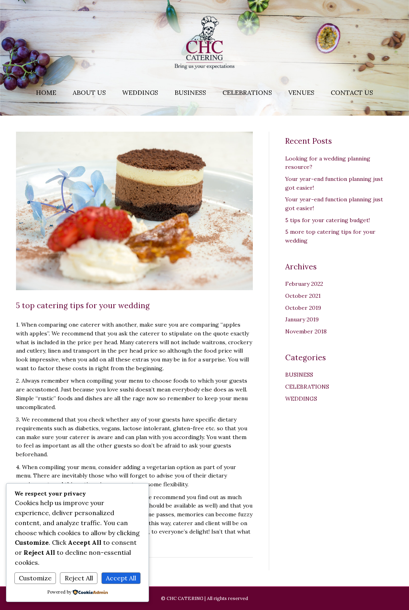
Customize (35, 578)
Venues (301, 92)
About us (89, 92)
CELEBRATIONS (307, 386)
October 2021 (303, 295)
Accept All (121, 578)
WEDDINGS (301, 398)
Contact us (352, 92)
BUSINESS (299, 374)
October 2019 (303, 307)
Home (46, 92)
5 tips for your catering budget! (327, 220)
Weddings (140, 92)
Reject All (79, 578)
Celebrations (247, 92)
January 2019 (302, 319)
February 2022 (304, 283)
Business (190, 92)
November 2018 (306, 331)
